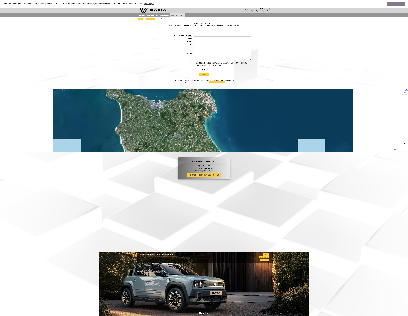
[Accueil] (159, 12)
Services (150, 15)
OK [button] (396, 4)
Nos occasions (162, 15)
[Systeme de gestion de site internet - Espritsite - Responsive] (204, 313)
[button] (140, 19)
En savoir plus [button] (149, 4)
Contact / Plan (177, 15)
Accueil (141, 15)
